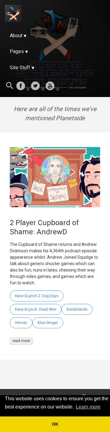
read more (21, 341)
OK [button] (55, 424)
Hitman (21, 323)
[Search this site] (10, 86)
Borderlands (77, 309)
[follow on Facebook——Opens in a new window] (22, 86)
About (16, 35)
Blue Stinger (48, 323)
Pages (17, 51)
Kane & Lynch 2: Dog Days (36, 296)
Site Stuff (20, 67)
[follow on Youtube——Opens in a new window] (52, 86)
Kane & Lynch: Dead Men (35, 309)
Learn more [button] (88, 406)
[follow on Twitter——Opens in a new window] (37, 86)
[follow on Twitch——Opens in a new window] (66, 86)
